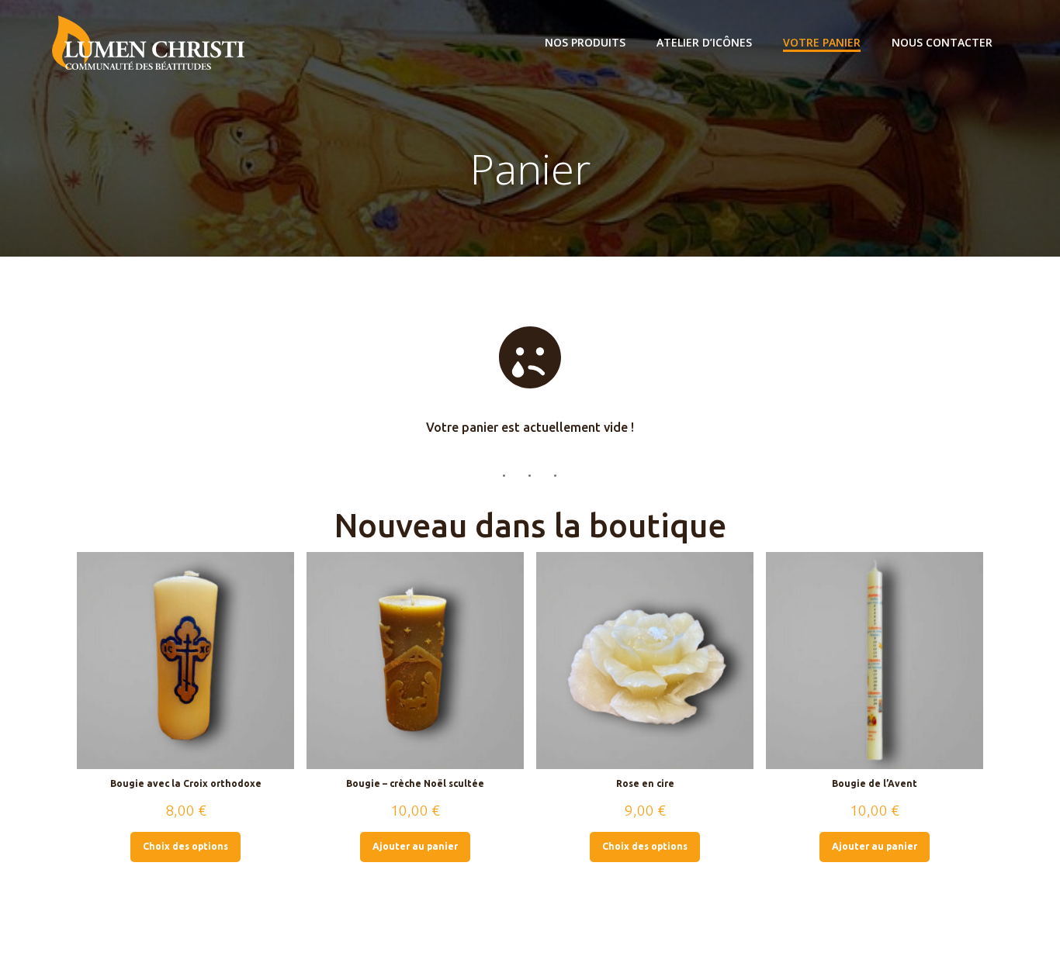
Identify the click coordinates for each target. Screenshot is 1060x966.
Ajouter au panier (415, 846)
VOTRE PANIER (822, 42)
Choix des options (185, 846)
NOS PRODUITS (585, 42)
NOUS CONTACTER (942, 42)
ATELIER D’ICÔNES (704, 42)
